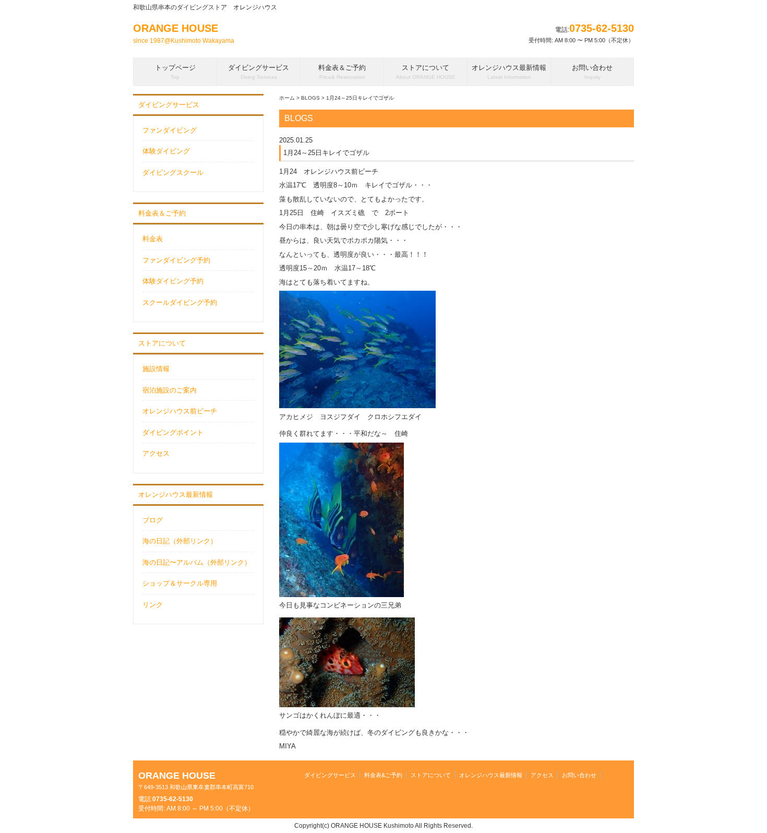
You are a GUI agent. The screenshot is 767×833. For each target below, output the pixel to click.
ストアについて (162, 343)
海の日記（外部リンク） (179, 541)
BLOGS (310, 98)
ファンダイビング (169, 130)
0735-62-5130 (601, 28)
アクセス (156, 453)
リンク (152, 605)
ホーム (287, 98)
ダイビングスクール (172, 172)
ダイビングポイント (172, 432)
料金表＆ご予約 (162, 213)
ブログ (152, 520)
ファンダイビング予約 (176, 260)
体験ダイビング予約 (172, 281)
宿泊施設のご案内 (169, 390)
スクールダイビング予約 (179, 302)
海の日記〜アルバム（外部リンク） (196, 562)
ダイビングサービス (168, 105)
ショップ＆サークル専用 (179, 583)
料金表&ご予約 (383, 775)
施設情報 (156, 369)
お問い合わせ (579, 775)
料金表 (152, 239)
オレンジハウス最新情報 (175, 494)
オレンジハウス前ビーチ (179, 411)
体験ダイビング (166, 151)
